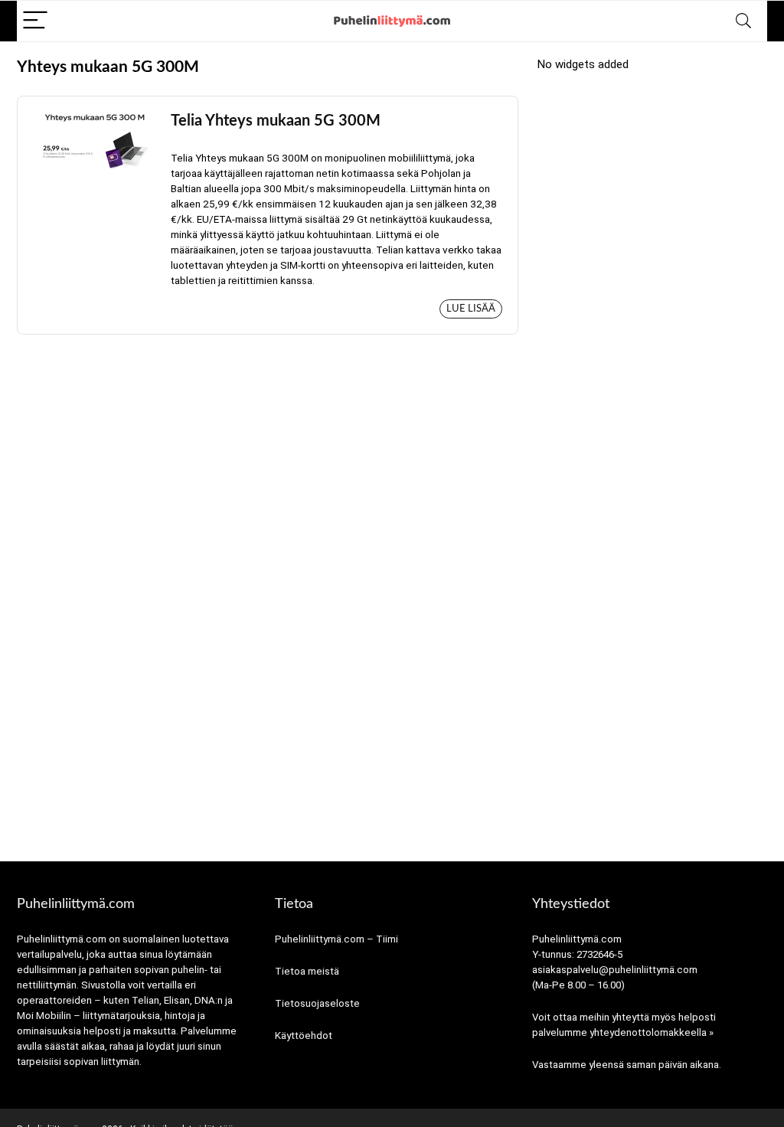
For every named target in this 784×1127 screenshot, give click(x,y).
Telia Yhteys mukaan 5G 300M (276, 121)
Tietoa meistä (307, 971)
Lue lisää (470, 309)
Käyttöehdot (303, 1035)
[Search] (743, 21)
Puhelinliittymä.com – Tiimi (336, 939)
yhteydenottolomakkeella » (652, 1032)
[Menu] (35, 21)
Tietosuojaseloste (317, 1003)
